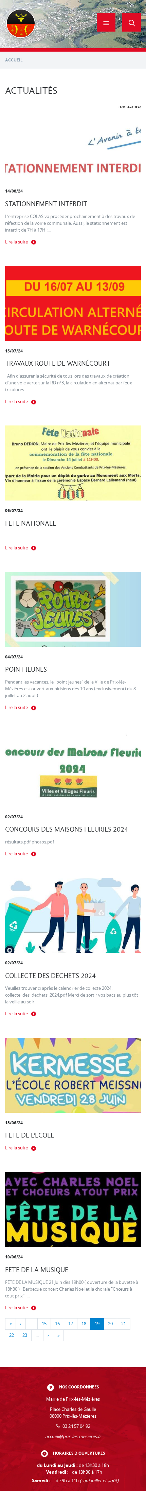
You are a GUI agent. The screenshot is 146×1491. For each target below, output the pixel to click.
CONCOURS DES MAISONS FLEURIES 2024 (66, 829)
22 (11, 1335)
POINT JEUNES (26, 669)
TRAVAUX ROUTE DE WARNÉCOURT (57, 363)
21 (123, 1323)
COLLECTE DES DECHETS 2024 (50, 976)
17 (70, 1323)
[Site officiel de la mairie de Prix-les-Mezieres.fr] (20, 24)
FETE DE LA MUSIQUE (36, 1270)
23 (24, 1335)
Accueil (14, 59)
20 (110, 1323)
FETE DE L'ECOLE (29, 1135)
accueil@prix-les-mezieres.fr (73, 1436)
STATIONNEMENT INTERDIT (46, 204)
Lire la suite (16, 241)
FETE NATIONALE (30, 523)
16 (57, 1323)
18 (83, 1323)
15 (44, 1323)
